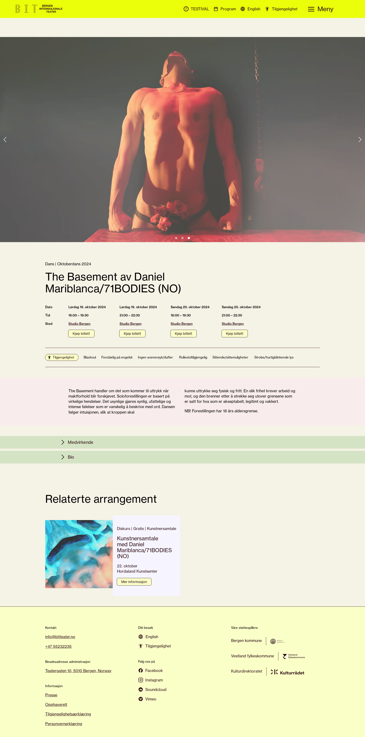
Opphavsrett (56, 704)
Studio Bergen (79, 324)
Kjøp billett (81, 333)
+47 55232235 (58, 646)
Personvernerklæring (63, 723)
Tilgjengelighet (63, 357)
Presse (51, 695)
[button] (176, 238)
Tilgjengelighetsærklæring (68, 714)
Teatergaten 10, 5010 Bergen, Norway (78, 670)
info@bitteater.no (60, 636)
